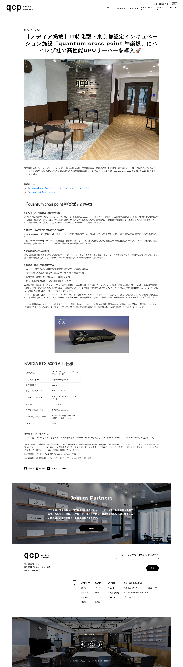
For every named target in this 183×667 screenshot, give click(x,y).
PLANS (121, 8)
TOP (74, 583)
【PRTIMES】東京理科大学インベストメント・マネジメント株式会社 (58, 188)
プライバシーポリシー (132, 597)
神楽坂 (84, 602)
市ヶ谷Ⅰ (84, 592)
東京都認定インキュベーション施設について (141, 587)
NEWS (97, 592)
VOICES (98, 597)
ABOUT (109, 8)
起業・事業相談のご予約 (133, 583)
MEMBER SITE (161, 4)
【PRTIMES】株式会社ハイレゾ (41, 192)
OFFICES (133, 8)
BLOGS (97, 602)
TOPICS (160, 8)
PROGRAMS (146, 8)
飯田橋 (84, 587)
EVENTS (98, 587)
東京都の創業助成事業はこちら (136, 592)
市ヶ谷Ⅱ (84, 597)
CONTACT (172, 8)
